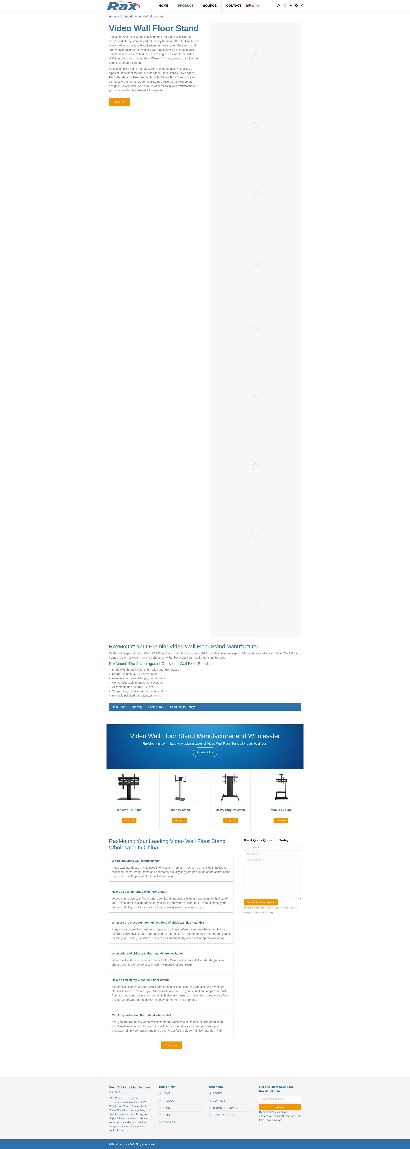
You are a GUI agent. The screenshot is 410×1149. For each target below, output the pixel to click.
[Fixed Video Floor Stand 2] (255, 194)
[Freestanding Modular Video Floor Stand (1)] (255, 125)
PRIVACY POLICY (223, 1115)
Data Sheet (119, 707)
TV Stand (126, 16)
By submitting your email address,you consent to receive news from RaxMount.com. (280, 1116)
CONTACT (169, 1122)
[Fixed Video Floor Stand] (255, 330)
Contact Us (205, 752)
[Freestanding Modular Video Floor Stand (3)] (255, 466)
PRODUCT (169, 1100)
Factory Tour (156, 707)
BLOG (166, 1115)
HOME (166, 1093)
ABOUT (167, 1108)
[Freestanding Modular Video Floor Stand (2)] (255, 398)
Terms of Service (261, 912)
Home (113, 16)
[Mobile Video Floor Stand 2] (255, 603)
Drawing (137, 707)
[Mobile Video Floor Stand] (255, 57)
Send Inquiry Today (182, 707)
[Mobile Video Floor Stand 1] (255, 535)
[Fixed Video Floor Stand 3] (255, 262)
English (256, 5)
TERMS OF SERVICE (225, 1108)
